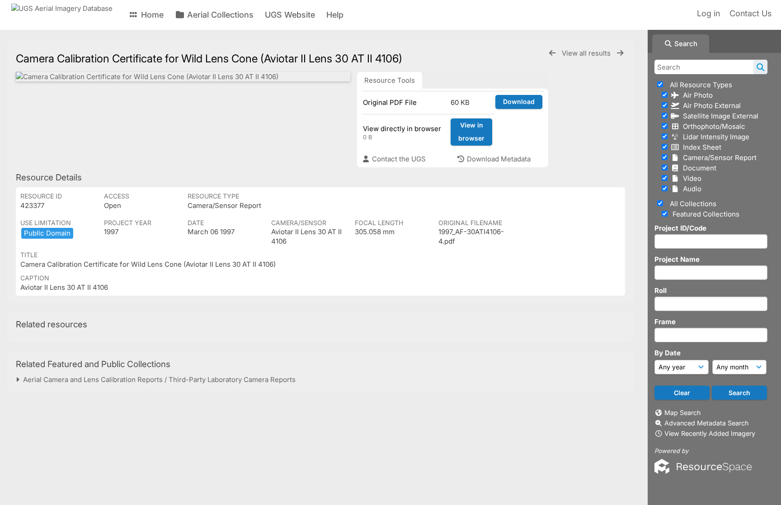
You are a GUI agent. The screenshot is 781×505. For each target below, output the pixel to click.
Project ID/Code (680, 228)
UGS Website (290, 14)
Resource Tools (389, 80)
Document (697, 168)
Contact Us (750, 13)
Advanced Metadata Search (706, 423)
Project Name (677, 259)
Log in (708, 13)
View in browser (471, 131)
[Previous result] (552, 53)
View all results (587, 53)
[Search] (760, 67)
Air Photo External (710, 105)
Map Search (682, 412)
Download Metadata (498, 159)
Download (519, 101)
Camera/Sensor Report (718, 157)
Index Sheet (700, 147)
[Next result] (620, 53)
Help (334, 14)
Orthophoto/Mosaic (712, 126)
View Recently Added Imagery (709, 433)
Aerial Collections (219, 14)
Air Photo (696, 95)
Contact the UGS (398, 159)
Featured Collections (705, 214)
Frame (665, 321)
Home (151, 14)
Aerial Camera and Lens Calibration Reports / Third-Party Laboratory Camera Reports (157, 379)
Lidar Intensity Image (714, 136)
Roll (660, 290)
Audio (690, 188)
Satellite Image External (718, 116)
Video (690, 178)
